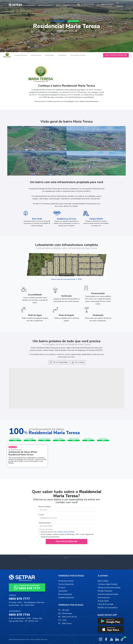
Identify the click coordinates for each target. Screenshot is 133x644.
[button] (111, 621)
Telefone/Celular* (44, 523)
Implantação (49, 55)
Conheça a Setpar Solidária (107, 584)
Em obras (61, 587)
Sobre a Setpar (103, 581)
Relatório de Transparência (107, 607)
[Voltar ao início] (7, 55)
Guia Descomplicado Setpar (108, 594)
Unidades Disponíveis (66, 597)
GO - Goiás (62, 620)
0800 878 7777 (19, 598)
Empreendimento (21, 55)
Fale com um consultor (116, 55)
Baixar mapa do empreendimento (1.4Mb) (66, 279)
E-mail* (41, 515)
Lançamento (62, 591)
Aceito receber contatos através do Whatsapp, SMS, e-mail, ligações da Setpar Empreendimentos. (67, 536)
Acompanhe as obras (78, 55)
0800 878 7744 (19, 614)
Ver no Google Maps (60, 362)
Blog (58, 5)
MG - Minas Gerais (65, 613)
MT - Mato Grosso (65, 623)
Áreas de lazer (36, 55)
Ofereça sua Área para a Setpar (109, 587)
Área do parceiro (104, 597)
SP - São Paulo (63, 610)
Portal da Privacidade (105, 604)
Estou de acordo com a (58, 532)
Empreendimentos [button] (45, 5)
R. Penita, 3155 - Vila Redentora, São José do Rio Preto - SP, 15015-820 (26, 604)
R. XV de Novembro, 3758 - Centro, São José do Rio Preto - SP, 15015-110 (25, 620)
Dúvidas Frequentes (105, 591)
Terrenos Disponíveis (66, 584)
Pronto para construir (66, 581)
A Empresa (31, 5)
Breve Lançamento (65, 594)
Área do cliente (103, 601)
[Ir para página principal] (15, 5)
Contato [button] (66, 5)
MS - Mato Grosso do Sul (67, 617)
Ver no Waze (79, 362)
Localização (62, 55)
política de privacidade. (66, 532)
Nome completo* (44, 506)
